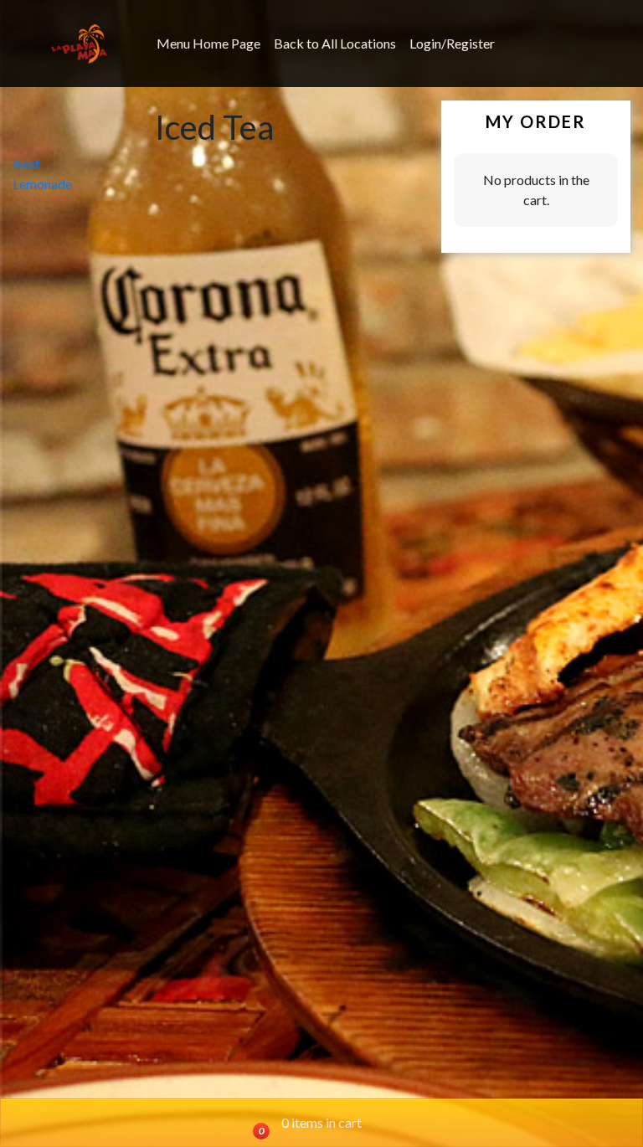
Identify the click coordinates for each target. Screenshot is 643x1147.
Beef (26, 164)
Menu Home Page (208, 43)
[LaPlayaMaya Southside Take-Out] (79, 44)
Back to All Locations (335, 43)
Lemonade (42, 184)
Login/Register (452, 43)
